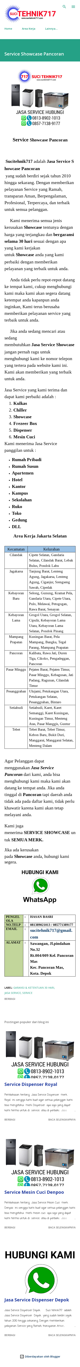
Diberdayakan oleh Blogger (42, 1356)
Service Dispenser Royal (30, 1084)
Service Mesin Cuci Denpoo (34, 1192)
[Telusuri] (64, 6)
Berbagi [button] (9, 999)
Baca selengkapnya (62, 1119)
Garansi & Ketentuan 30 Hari (33, 987)
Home (8, 28)
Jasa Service (12, 993)
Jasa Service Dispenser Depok (36, 1300)
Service (27, 993)
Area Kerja (28, 28)
